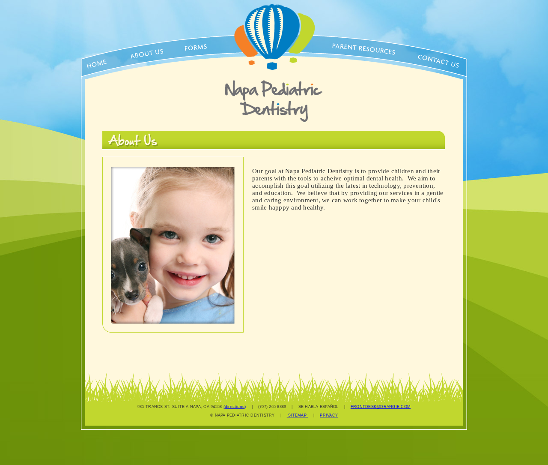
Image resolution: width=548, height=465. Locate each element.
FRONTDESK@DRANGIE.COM (381, 407)
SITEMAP (297, 415)
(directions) (234, 406)
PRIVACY (329, 415)
